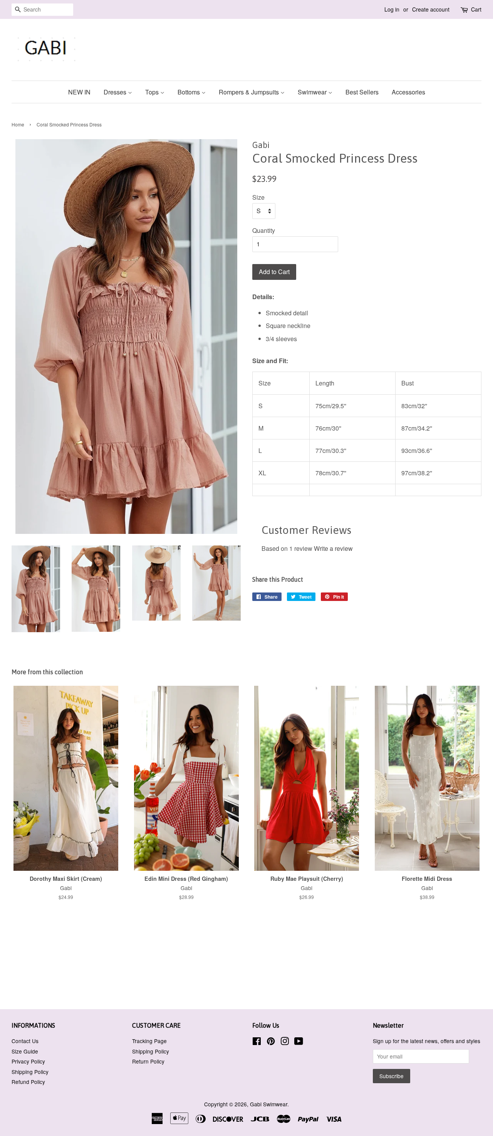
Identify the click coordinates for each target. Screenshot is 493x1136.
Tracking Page (149, 1041)
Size (258, 197)
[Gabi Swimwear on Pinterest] (271, 1042)
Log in (391, 9)
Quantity (263, 230)
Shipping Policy (30, 1071)
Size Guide (25, 1051)
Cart (476, 9)
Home (18, 124)
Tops (152, 92)
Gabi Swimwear (268, 1104)
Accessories (408, 92)
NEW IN (79, 92)
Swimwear (313, 92)
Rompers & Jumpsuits (249, 92)
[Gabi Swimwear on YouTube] (298, 1042)
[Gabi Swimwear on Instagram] (284, 1042)
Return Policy (148, 1061)
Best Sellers (362, 92)
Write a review (333, 548)
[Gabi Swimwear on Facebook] (256, 1042)
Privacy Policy (28, 1061)
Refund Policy (28, 1082)
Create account (430, 9)
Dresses (116, 92)
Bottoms (189, 92)
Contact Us (25, 1041)
